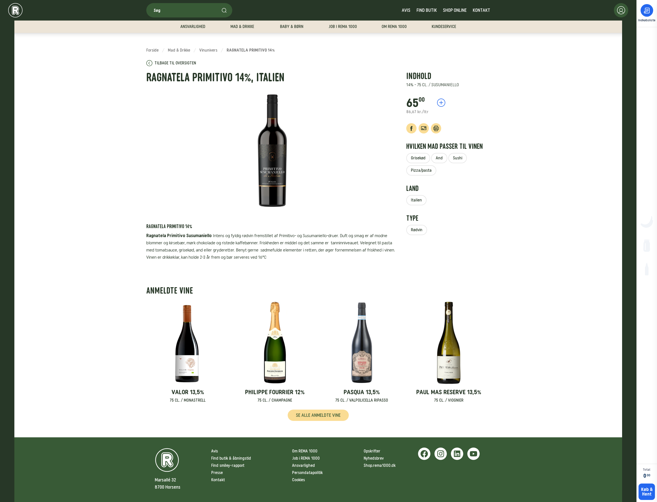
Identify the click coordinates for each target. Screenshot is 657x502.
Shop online (455, 10)
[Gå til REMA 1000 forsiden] (15, 10)
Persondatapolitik (307, 472)
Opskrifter (372, 451)
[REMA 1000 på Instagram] (440, 454)
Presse (217, 472)
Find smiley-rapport (227, 465)
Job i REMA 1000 (306, 458)
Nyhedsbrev (374, 458)
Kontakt (481, 10)
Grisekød (418, 158)
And (439, 158)
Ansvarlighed (303, 465)
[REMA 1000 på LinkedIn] (457, 454)
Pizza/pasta (421, 170)
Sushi (457, 158)
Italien (416, 200)
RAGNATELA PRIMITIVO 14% (251, 50)
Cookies (298, 479)
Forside (152, 50)
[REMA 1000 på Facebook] (424, 454)
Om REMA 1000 (304, 451)
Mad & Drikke (179, 50)
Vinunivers (208, 50)
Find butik (427, 10)
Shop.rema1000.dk (379, 465)
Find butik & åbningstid (231, 458)
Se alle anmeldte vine (318, 415)
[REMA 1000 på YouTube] (473, 454)
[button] (187, 352)
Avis (406, 10)
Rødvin (416, 229)
